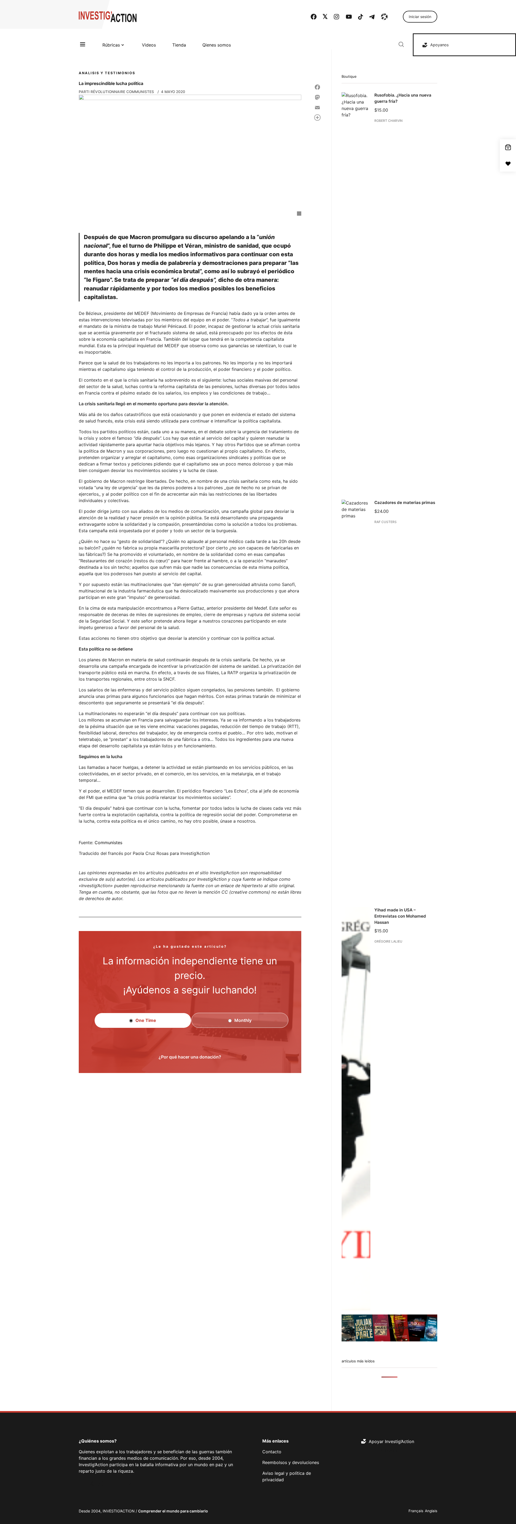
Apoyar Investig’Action (391, 1441)
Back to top (505, 1512)
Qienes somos (216, 45)
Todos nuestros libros (385, 1328)
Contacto (271, 1451)
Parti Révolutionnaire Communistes (116, 92)
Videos (149, 45)
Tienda (179, 45)
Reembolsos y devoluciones (290, 1462)
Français (415, 1511)
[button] (190, 1113)
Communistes (108, 842)
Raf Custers (385, 522)
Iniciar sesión (420, 17)
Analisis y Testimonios (107, 73)
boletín (392, 1450)
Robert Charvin (388, 120)
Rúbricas (111, 45)
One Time (145, 1020)
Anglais (431, 1511)
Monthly (242, 1020)
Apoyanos (439, 44)
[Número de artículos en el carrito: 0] (508, 147)
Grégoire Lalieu (388, 941)
